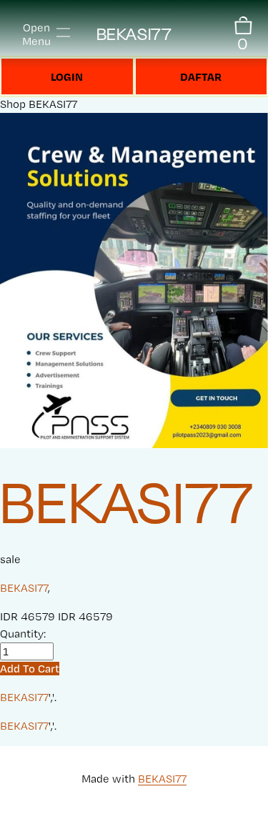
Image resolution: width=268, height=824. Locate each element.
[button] (29, 668)
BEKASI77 (134, 34)
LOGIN (67, 76)
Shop (13, 104)
